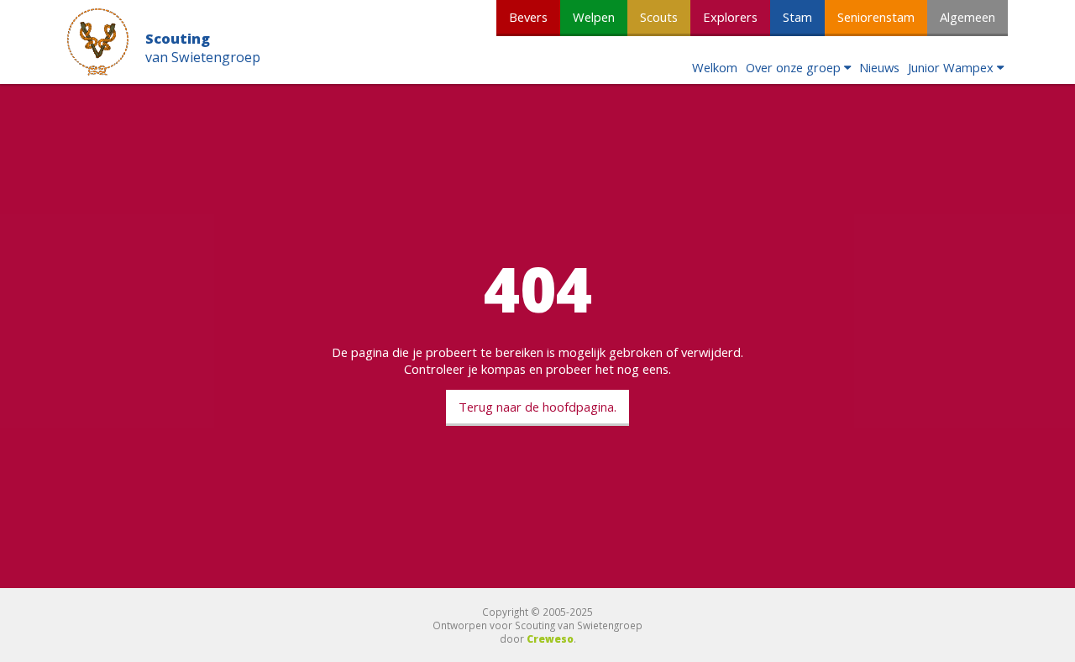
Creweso (550, 638)
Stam (797, 16)
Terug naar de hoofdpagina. (537, 406)
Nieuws (879, 67)
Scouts (659, 16)
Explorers (730, 16)
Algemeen (967, 16)
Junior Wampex (951, 67)
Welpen (594, 16)
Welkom (714, 67)
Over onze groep (793, 67)
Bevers (528, 16)
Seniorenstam (876, 16)
